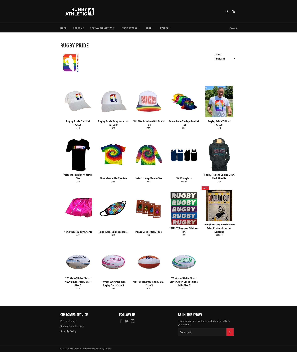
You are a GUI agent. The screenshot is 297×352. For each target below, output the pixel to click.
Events (164, 27)
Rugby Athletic (74, 348)
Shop (149, 27)
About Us (78, 27)
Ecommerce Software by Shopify (97, 348)
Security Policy (68, 331)
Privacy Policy (68, 321)
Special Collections (102, 27)
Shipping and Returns (72, 326)
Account (233, 28)
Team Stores (130, 27)
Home (63, 27)
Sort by (218, 54)
